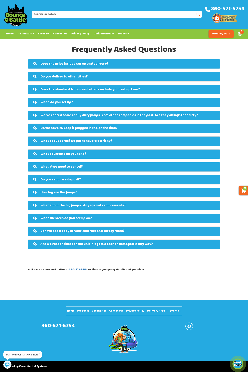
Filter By (43, 34)
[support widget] (237, 363)
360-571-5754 (78, 270)
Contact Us (60, 34)
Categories (99, 311)
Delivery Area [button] (103, 34)
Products (83, 311)
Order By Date (221, 34)
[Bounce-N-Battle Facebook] (189, 326)
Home (10, 34)
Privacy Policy (80, 34)
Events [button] (122, 34)
